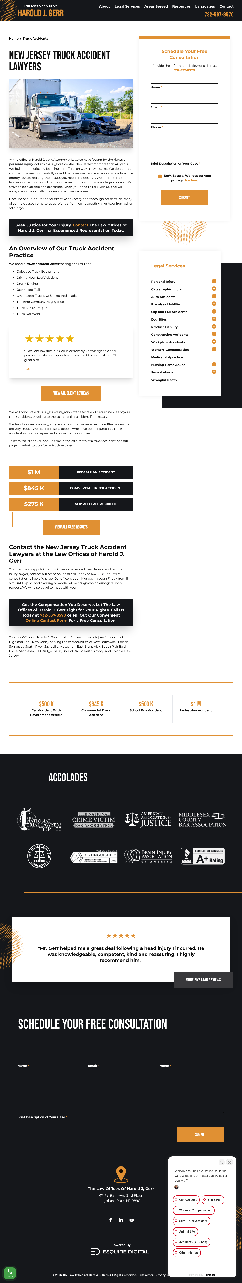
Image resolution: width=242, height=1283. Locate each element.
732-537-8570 (219, 14)
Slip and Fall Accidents (169, 312)
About (104, 6)
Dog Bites (159, 319)
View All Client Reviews (71, 393)
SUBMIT (184, 198)
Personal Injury (163, 282)
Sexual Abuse (162, 372)
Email (156, 107)
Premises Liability (165, 304)
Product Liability (164, 327)
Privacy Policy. (165, 1275)
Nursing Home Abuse (168, 365)
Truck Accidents (35, 38)
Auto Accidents (163, 297)
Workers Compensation (170, 350)
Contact (227, 6)
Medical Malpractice (167, 357)
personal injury (21, 164)
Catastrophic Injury (166, 289)
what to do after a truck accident (48, 445)
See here (191, 180)
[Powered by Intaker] (210, 1275)
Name (156, 87)
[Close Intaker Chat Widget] (229, 1162)
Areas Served (156, 6)
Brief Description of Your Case (175, 163)
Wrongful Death (164, 380)
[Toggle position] (222, 1162)
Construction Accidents (169, 334)
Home (14, 38)
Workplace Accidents (168, 342)
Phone (156, 127)
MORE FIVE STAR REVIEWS (203, 980)
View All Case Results (71, 527)
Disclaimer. (146, 1275)
